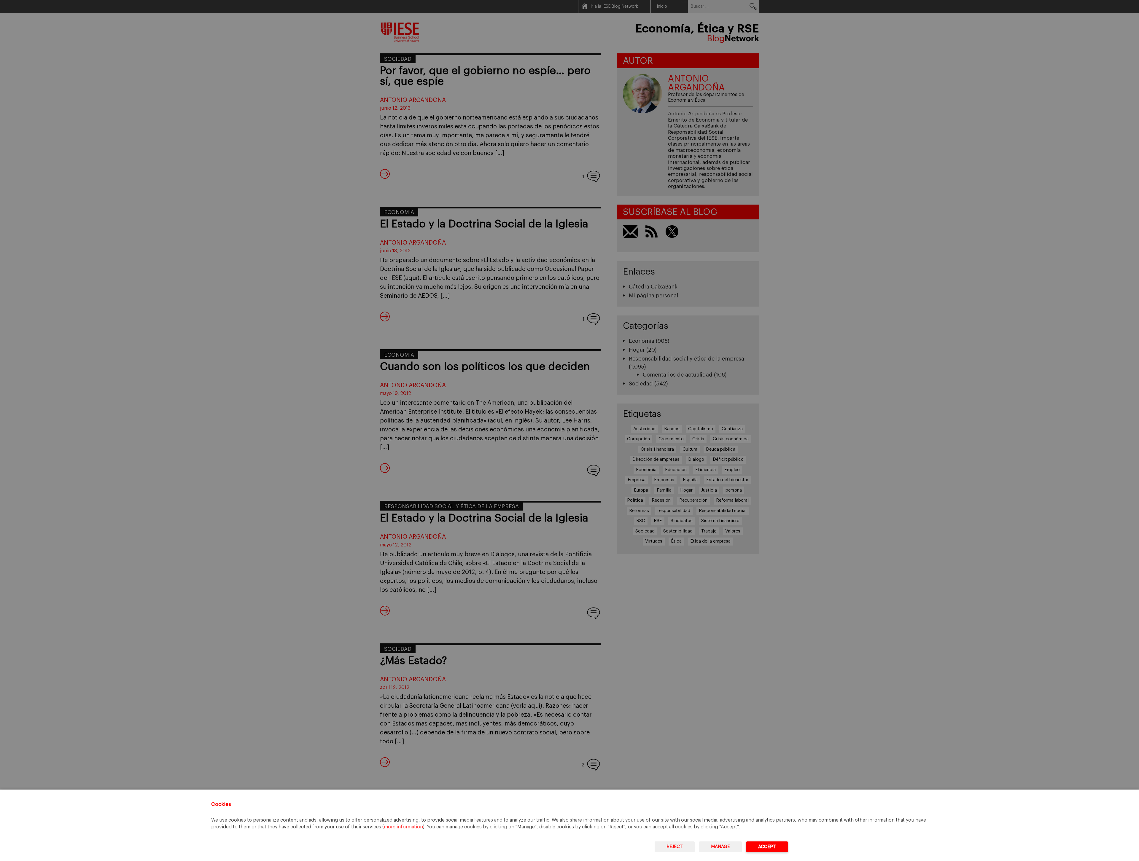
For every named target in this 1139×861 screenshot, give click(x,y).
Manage (720, 846)
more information (403, 827)
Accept (767, 846)
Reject (674, 846)
